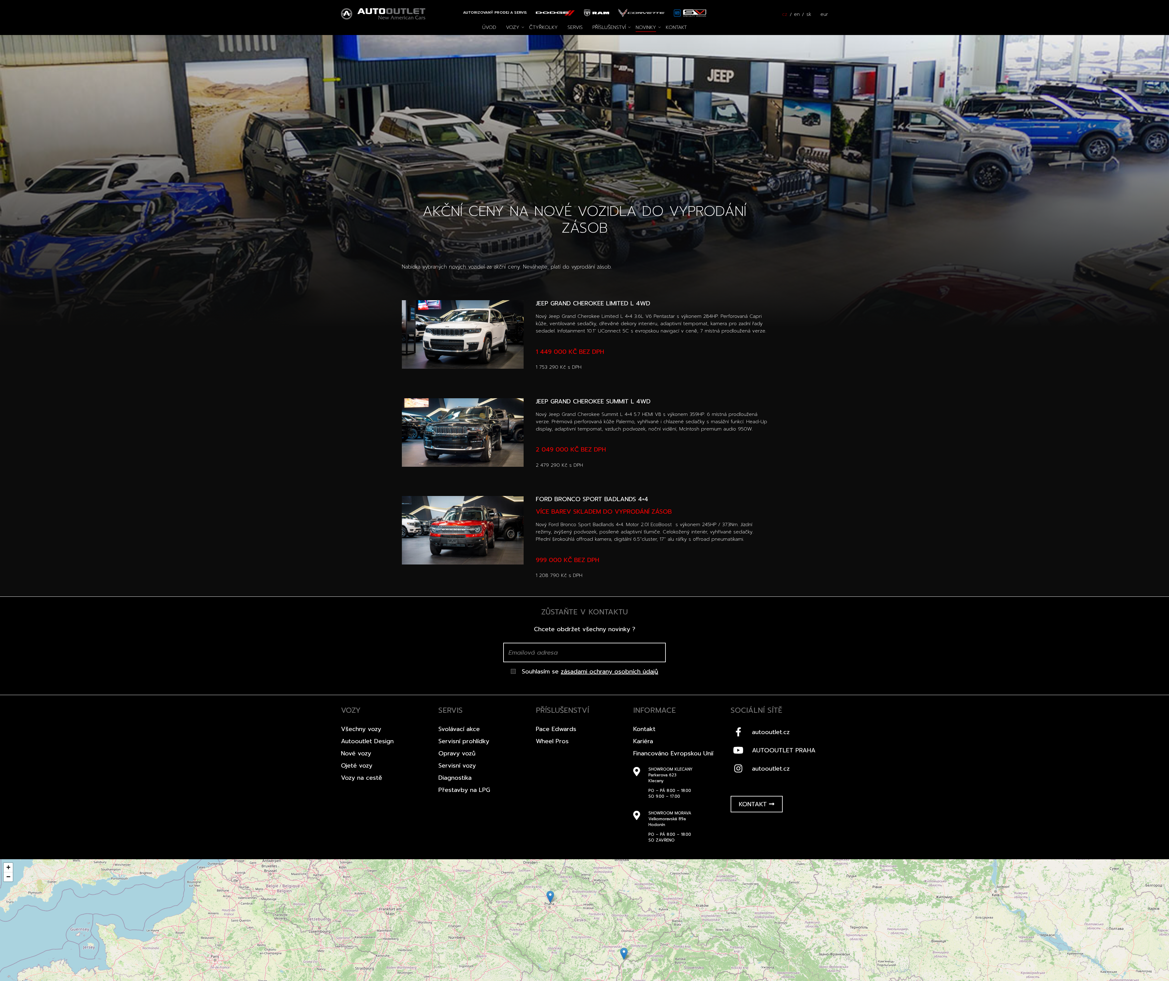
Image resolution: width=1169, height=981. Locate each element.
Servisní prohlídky (463, 741)
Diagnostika (455, 777)
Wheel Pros (552, 741)
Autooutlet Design (367, 741)
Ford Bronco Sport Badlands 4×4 (592, 499)
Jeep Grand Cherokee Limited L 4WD (593, 303)
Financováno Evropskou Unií (673, 753)
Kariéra (643, 741)
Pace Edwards (556, 728)
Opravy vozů (457, 753)
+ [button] (8, 867)
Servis (575, 27)
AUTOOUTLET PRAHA (784, 750)
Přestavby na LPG (464, 789)
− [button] (8, 877)
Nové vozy (356, 753)
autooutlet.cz (771, 732)
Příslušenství (609, 27)
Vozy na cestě (361, 777)
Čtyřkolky (543, 27)
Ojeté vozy (356, 765)
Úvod (489, 27)
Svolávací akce (459, 728)
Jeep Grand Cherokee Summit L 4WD (593, 401)
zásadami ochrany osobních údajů (609, 671)
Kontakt (676, 27)
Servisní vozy (457, 765)
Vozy (512, 27)
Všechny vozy (361, 728)
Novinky (646, 27)
